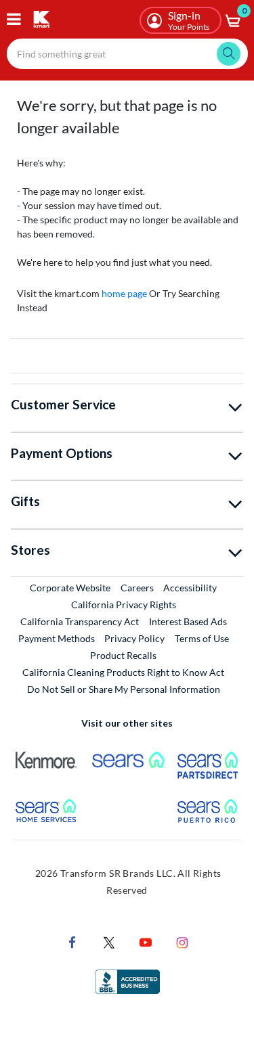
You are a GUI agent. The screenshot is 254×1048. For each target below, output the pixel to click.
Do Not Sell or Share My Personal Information (123, 689)
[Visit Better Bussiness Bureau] (127, 980)
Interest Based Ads (188, 621)
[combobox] (127, 54)
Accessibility (190, 587)
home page (124, 293)
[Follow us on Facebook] (72, 941)
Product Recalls (124, 655)
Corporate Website (71, 587)
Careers (138, 587)
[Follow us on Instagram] (182, 941)
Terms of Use (202, 638)
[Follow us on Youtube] (145, 941)
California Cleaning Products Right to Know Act (123, 672)
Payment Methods (56, 638)
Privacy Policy (134, 638)
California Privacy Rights (123, 604)
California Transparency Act (79, 621)
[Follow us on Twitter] (109, 941)
